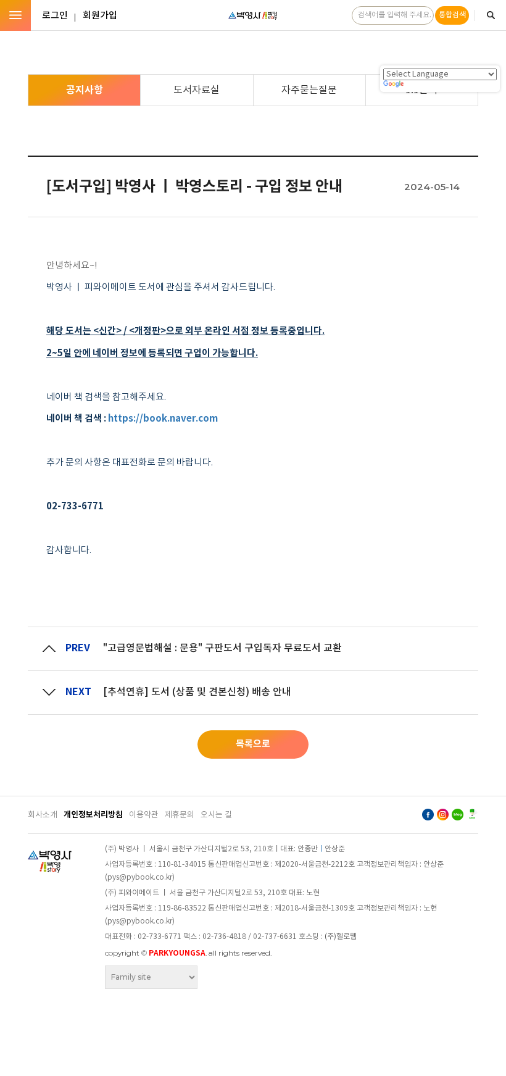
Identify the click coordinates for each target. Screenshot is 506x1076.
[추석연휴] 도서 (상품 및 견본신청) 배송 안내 (197, 692)
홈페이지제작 (132, 995)
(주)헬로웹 (341, 937)
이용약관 (144, 815)
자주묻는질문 (309, 90)
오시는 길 (216, 815)
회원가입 (100, 15)
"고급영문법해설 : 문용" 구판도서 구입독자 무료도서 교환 (222, 648)
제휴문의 (179, 815)
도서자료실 (196, 90)
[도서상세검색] (490, 15)
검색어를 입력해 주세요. (394, 15)
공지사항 (84, 90)
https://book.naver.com (163, 418)
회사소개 (42, 815)
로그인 (55, 15)
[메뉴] (15, 15)
